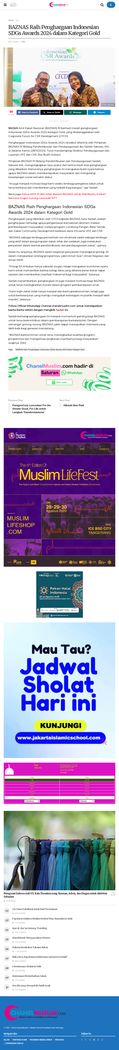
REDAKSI (59, 1039)
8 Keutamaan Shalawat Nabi (26, 966)
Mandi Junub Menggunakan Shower (31, 937)
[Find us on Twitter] (86, 1039)
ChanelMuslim (22, 1027)
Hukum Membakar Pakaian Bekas (30, 947)
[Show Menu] (5, 4)
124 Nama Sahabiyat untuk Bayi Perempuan (34, 909)
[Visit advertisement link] (59, 374)
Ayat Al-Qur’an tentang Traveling (29, 928)
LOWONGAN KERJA (14, 1043)
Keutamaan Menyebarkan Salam (29, 976)
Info (17, 20)
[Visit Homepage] (58, 5)
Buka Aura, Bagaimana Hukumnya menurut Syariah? (39, 956)
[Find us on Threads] (102, 1039)
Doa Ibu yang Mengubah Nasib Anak (31, 985)
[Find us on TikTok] (98, 1039)
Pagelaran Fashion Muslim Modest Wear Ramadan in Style (42, 918)
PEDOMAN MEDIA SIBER (41, 1039)
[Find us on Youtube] (94, 1039)
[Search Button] (102, 4)
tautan (59, 309)
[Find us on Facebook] (81, 1039)
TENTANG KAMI (20, 1039)
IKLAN (6, 1039)
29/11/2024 (13, 41)
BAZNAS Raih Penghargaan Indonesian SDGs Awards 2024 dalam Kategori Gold (50, 349)
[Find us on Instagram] (90, 1039)
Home (10, 20)
